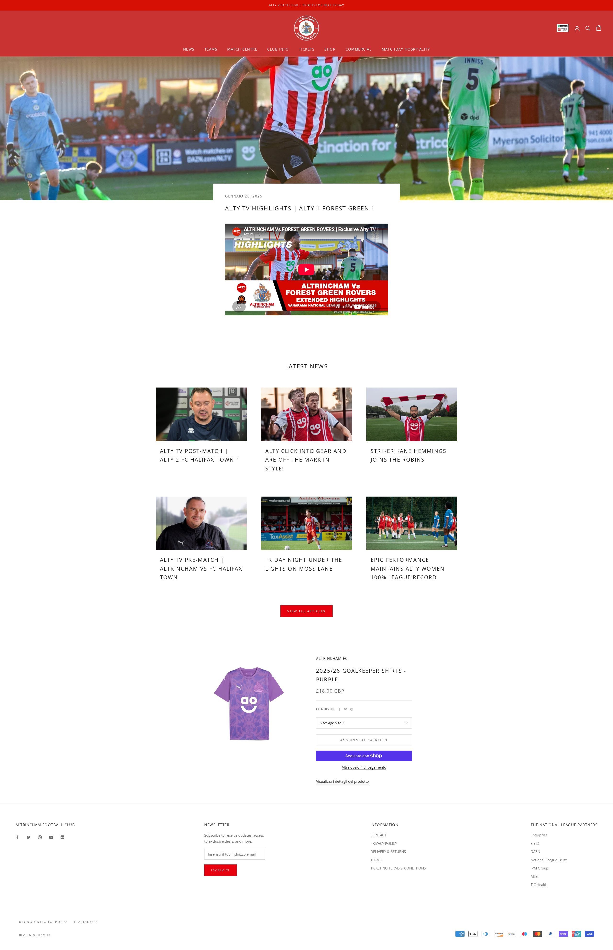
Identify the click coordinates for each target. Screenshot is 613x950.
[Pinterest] (351, 709)
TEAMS (210, 49)
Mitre (535, 876)
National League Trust (549, 859)
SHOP (329, 49)
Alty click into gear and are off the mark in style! (305, 459)
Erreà (535, 843)
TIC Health (539, 884)
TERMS (375, 859)
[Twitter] (345, 709)
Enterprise (539, 835)
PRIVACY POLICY (383, 843)
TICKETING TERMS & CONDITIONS (398, 868)
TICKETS (307, 49)
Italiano (83, 922)
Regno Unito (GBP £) (41, 922)
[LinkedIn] (62, 837)
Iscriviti (220, 870)
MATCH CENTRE (242, 49)
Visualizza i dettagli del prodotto (342, 781)
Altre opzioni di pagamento (364, 767)
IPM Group (539, 868)
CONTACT (378, 835)
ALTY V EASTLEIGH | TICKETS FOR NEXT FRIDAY (306, 5)
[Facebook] (339, 709)
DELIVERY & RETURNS (388, 851)
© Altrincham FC (35, 935)
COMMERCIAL (359, 49)
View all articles (306, 611)
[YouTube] (51, 837)
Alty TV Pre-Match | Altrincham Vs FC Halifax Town (201, 568)
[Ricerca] (587, 27)
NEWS (188, 49)
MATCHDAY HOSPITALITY (406, 49)
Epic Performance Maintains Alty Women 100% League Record (408, 568)
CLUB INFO (278, 49)
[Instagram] (40, 837)
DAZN (535, 851)
